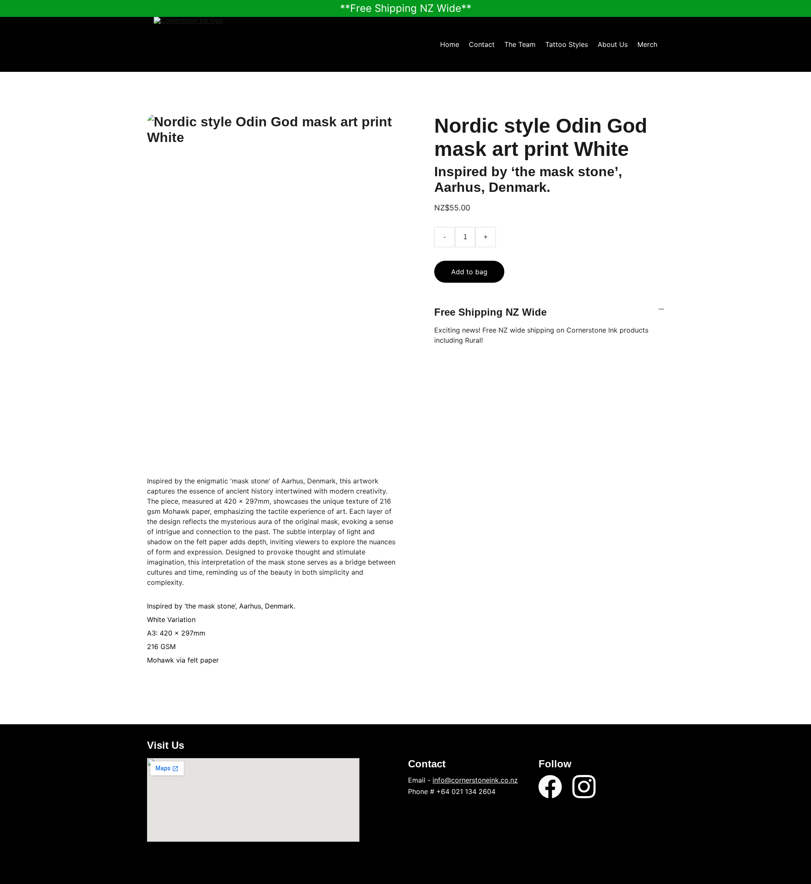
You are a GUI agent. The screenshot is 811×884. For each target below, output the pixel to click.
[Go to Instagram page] (584, 786)
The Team (520, 44)
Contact (482, 44)
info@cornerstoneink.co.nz (475, 780)
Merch (647, 44)
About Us (613, 44)
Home (449, 44)
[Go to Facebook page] (550, 786)
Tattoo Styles (566, 44)
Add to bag (469, 271)
